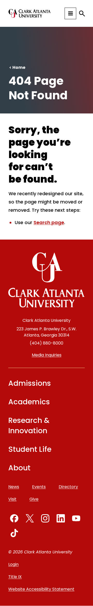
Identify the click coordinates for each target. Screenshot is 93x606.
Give (33, 499)
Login (13, 564)
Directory (68, 487)
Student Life (29, 449)
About (19, 468)
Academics (29, 402)
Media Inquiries (46, 355)
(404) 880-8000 (46, 343)
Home (18, 67)
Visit (12, 499)
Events (39, 487)
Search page (49, 222)
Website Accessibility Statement (41, 589)
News (13, 487)
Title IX (15, 577)
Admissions (29, 383)
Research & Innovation (29, 425)
